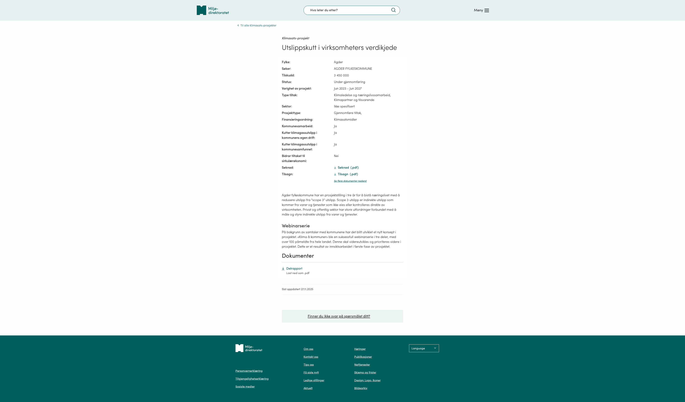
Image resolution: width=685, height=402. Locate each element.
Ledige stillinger (314, 380)
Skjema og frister (365, 372)
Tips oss (309, 364)
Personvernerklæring (249, 371)
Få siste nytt (311, 372)
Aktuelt (308, 388)
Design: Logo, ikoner (367, 380)
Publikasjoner (363, 356)
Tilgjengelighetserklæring (252, 378)
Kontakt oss (311, 356)
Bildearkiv (360, 388)
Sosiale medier (245, 386)
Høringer (360, 349)
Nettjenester (362, 364)
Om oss (308, 349)
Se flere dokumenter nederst (350, 181)
